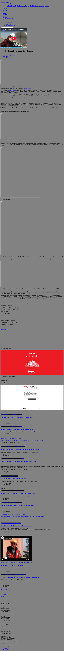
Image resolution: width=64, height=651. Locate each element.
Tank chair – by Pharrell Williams (11, 565)
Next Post (2, 330)
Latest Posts (5, 16)
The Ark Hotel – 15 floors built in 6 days (13, 479)
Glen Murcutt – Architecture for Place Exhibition (16, 526)
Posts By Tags (8, 23)
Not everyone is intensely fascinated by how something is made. (13, 514)
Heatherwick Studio (32, 108)
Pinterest (4, 11)
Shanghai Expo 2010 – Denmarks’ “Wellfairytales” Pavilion (19, 449)
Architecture (5, 55)
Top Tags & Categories (10, 25)
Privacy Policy (6, 646)
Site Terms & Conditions (8, 645)
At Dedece (5, 17)
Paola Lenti (20, 6)
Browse (4, 20)
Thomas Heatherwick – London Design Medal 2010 (16, 417)
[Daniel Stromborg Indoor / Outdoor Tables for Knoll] (11, 502)
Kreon (42, 6)
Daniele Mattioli (27, 88)
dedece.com (5, 8)
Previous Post (3, 329)
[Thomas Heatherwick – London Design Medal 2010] (11, 414)
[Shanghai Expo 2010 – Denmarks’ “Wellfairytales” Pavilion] (12, 446)
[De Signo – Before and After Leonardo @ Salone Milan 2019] (13, 574)
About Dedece (3, 594)
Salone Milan (5, 19)
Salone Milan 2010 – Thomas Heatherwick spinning (17, 429)
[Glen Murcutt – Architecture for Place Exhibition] (10, 523)
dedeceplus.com (6, 9)
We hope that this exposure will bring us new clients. (10, 438)
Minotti (9, 6)
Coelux (47, 6)
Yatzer (13, 88)
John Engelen (5, 56)
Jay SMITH (28, 562)
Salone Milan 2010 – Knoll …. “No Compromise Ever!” (18, 493)
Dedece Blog (5, 2)
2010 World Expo (11, 90)
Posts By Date (8, 24)
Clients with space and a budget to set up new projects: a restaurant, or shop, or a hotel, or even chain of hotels (22, 440)
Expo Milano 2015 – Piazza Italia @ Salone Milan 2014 (18, 461)
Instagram (5, 14)
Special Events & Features (8, 18)
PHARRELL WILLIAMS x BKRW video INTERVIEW (11, 562)
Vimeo (33, 562)
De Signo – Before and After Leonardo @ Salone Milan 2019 (19, 577)
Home (4, 643)
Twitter (4, 13)
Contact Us (2, 596)
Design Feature (12, 55)
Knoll (14, 6)
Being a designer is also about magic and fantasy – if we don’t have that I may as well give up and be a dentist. (22, 516)
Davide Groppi (34, 6)
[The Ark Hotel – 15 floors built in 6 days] (9, 476)
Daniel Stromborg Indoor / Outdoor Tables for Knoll (17, 505)
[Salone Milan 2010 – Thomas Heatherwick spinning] (11, 426)
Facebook (5, 10)
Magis (27, 6)
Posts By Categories (9, 22)
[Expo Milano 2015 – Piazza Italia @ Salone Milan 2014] (12, 458)
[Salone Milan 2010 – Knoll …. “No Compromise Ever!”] (12, 490)
